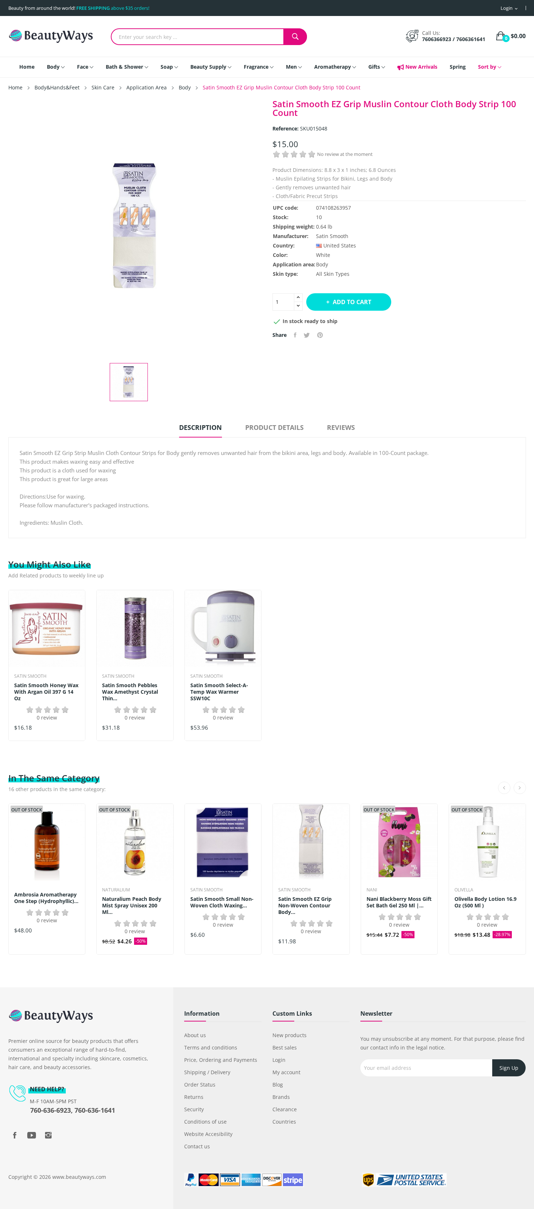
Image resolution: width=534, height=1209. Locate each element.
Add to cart (352, 302)
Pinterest (320, 335)
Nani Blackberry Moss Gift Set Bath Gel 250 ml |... (399, 902)
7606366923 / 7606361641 (453, 39)
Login (279, 1059)
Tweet (306, 335)
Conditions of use (205, 1121)
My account (286, 1072)
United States (339, 245)
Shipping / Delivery (207, 1072)
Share (295, 335)
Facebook (14, 1135)
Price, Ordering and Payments (220, 1059)
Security (194, 1109)
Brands (281, 1096)
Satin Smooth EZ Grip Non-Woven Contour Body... (305, 905)
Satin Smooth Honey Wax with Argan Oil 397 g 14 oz (46, 692)
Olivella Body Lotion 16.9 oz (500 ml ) (485, 902)
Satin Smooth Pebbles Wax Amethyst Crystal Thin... (130, 692)
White (323, 254)
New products (289, 1035)
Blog (277, 1084)
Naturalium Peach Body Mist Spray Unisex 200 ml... (131, 905)
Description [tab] (200, 427)
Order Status (199, 1084)
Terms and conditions (210, 1047)
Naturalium (116, 890)
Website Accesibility (208, 1134)
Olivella (463, 890)
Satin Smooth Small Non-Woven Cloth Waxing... (222, 902)
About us (195, 1035)
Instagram (48, 1135)
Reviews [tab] (341, 427)
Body (322, 264)
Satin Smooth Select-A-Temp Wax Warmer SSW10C (219, 692)
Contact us (197, 1146)
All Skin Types (332, 273)
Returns (193, 1096)
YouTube (31, 1135)
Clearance (284, 1109)
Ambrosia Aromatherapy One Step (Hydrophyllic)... (46, 897)
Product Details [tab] (274, 427)
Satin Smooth (332, 236)
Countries (284, 1121)
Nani (372, 890)
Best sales (284, 1047)
